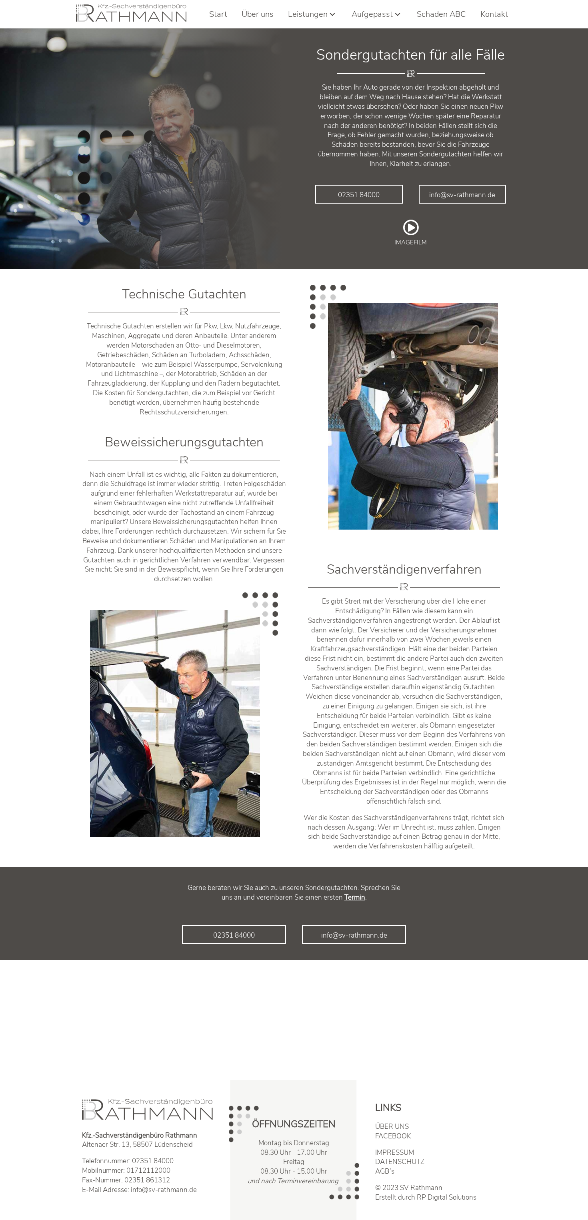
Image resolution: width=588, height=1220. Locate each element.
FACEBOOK (393, 1136)
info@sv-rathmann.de (164, 1189)
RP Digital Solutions (446, 1197)
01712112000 (148, 1170)
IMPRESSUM (394, 1152)
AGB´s (384, 1171)
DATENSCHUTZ (399, 1161)
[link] (218, 14)
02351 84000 (153, 1161)
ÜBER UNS (392, 1126)
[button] (358, 194)
